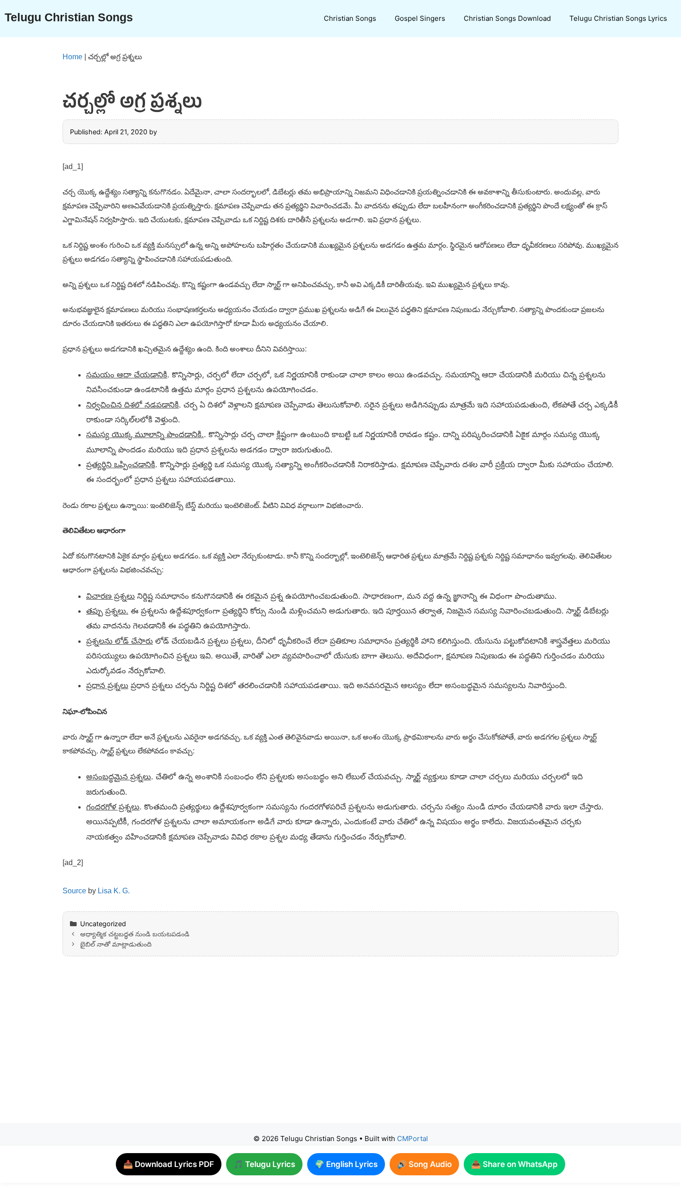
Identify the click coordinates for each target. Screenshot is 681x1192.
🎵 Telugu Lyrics (264, 1164)
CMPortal (412, 1138)
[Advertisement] (322, 1049)
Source (74, 891)
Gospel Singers (420, 18)
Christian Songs (350, 18)
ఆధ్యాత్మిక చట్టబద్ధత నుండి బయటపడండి (134, 934)
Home (72, 57)
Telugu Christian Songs (69, 17)
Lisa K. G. (114, 891)
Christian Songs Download (507, 18)
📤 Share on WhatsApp (514, 1164)
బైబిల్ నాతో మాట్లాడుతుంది (115, 944)
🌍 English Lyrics (346, 1164)
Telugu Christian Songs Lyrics (618, 18)
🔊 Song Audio (424, 1164)
